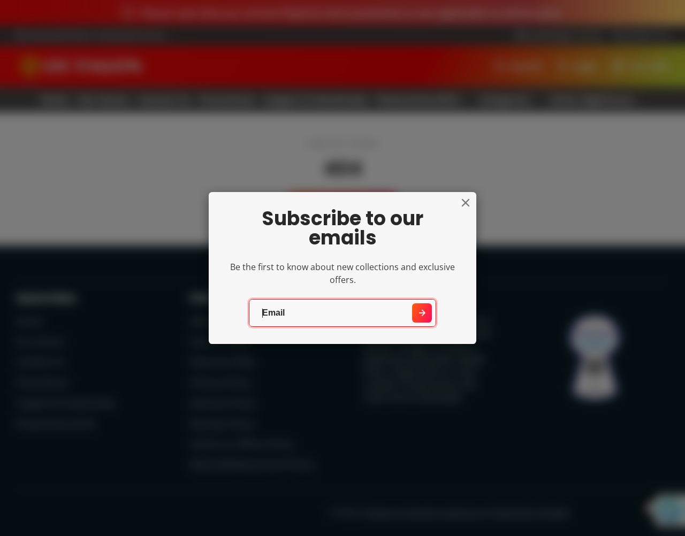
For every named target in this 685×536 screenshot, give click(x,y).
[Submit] (422, 313)
